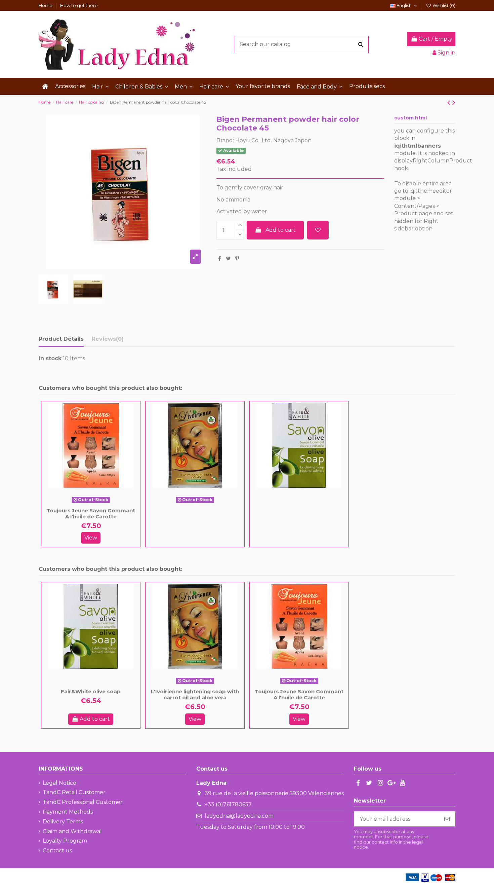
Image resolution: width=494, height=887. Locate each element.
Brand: (225, 140)
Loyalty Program (65, 841)
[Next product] (453, 102)
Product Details (61, 339)
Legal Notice (59, 783)
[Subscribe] (447, 819)
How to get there (79, 5)
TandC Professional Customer (83, 802)
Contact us (57, 850)
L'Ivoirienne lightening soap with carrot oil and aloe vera (195, 694)
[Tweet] (228, 258)
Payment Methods (68, 812)
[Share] (219, 258)
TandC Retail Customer (74, 792)
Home (46, 5)
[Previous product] (449, 102)
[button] (100, 86)
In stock (50, 358)
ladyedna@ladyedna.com (239, 816)
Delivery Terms (63, 821)
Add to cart (280, 230)
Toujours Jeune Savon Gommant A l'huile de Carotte (90, 513)
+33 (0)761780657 (228, 804)
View (90, 537)
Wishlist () (443, 5)
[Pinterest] (237, 258)
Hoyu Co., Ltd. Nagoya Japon (273, 140)
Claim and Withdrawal (72, 831)
